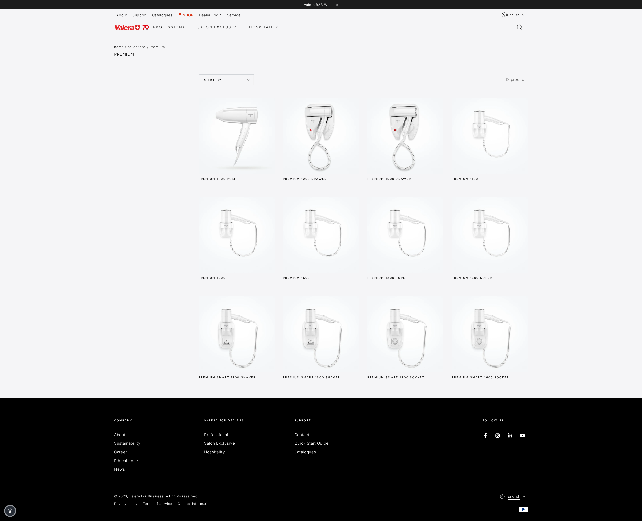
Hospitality (214, 452)
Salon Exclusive (219, 443)
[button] (519, 27)
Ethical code (126, 460)
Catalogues (305, 452)
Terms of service (157, 504)
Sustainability (127, 443)
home (119, 47)
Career (120, 452)
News (119, 469)
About (119, 434)
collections (137, 47)
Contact (302, 434)
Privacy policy (125, 504)
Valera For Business (146, 496)
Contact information (195, 504)
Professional (216, 434)
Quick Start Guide (311, 443)
